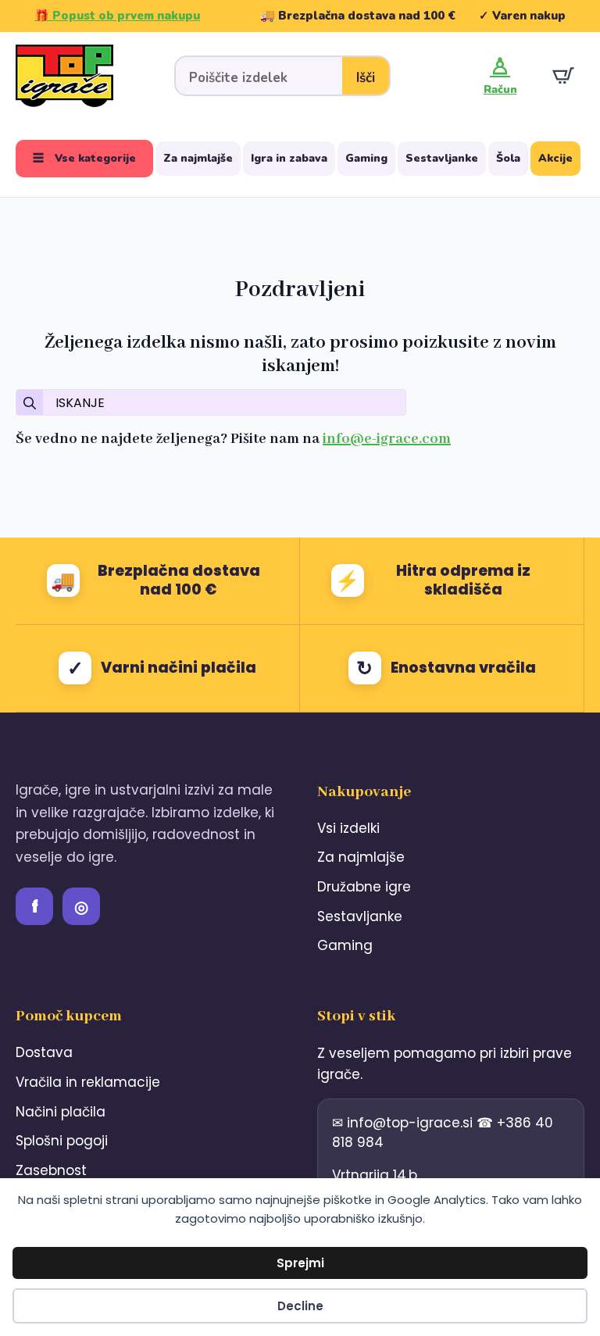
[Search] (29, 403)
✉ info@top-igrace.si (404, 1122)
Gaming (366, 158)
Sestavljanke (441, 158)
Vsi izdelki (348, 828)
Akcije (555, 158)
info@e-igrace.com (387, 439)
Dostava (44, 1052)
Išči (365, 78)
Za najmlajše (198, 158)
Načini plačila (60, 1111)
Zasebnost (51, 1170)
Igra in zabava (289, 158)
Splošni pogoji (62, 1140)
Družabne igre (364, 886)
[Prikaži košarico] (563, 76)
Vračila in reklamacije (88, 1082)
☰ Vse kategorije (84, 158)
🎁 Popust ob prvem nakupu (117, 15)
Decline (300, 1306)
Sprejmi (300, 1263)
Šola (508, 158)
